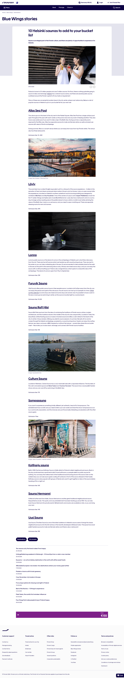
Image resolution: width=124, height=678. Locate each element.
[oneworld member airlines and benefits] (17, 2)
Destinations (17, 12)
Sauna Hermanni (39, 493)
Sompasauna (37, 400)
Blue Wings (10, 12)
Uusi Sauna (35, 517)
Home (4, 12)
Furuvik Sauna (37, 283)
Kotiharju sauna (38, 465)
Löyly (31, 184)
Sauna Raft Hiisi (38, 307)
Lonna (32, 255)
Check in (70, 7)
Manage (61, 7)
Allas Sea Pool (37, 110)
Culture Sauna (37, 378)
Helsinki (49, 94)
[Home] (8, 2)
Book (54, 7)
